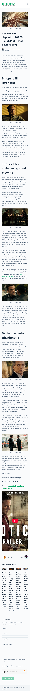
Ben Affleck (12, 486)
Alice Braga (20, 486)
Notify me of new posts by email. (14, 666)
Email (5, 634)
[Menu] (27, 4)
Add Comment (7, 644)
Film (3, 50)
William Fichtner (7, 488)
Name (5, 628)
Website (5, 639)
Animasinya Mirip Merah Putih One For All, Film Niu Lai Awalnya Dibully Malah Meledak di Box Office (26, 588)
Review (7, 50)
